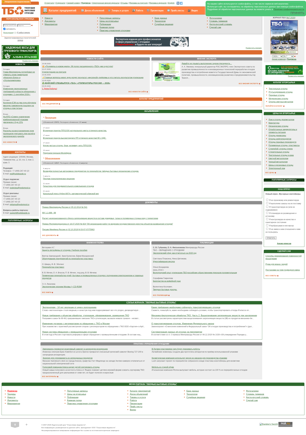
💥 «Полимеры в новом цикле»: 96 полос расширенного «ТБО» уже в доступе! (77, 66)
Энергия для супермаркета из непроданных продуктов (67, 358)
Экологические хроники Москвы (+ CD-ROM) (62, 287)
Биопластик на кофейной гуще (167, 281)
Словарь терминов (218, 21)
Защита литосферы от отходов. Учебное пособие (64, 250)
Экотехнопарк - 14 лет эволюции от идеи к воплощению (69, 307)
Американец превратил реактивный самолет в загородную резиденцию (75, 349)
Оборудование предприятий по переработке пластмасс (67, 259)
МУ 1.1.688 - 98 (49, 213)
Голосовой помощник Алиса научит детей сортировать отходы (71, 367)
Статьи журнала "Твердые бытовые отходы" (151, 302)
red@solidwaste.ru (18, 174)
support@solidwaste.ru (20, 213)
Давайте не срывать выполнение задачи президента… (207, 63)
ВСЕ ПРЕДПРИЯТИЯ (50, 104)
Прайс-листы (177, 10)
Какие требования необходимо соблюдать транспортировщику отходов (185, 307)
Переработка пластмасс (53, 267)
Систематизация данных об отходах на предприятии (176, 332)
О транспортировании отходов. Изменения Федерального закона (182, 323)
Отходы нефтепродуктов (280, 139)
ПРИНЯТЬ (297, 12)
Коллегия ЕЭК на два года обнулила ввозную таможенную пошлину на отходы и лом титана (19, 105)
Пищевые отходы (277, 95)
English (171, 3)
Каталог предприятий (62, 10)
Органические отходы (278, 126)
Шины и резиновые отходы (281, 165)
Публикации (105, 24)
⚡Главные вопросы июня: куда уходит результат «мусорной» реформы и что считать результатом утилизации (92, 77)
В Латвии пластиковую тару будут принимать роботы (176, 349)
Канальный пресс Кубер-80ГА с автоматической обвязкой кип (71, 194)
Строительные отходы (279, 152)
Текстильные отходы (278, 89)
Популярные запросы (110, 18)
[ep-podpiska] (151, 41)
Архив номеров (279, 59)
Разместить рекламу (30, 61)
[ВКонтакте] (177, 3)
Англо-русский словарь (220, 24)
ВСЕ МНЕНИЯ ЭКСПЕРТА (249, 83)
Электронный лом (277, 168)
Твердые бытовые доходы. (165, 289)
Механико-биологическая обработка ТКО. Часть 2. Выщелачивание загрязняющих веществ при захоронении (204, 315)
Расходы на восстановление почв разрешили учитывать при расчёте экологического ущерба (19, 133)
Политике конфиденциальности (289, 9)
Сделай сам (215, 27)
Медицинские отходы (278, 98)
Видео (194, 10)
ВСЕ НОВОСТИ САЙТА (137, 92)
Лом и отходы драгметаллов (281, 120)
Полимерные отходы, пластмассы (284, 145)
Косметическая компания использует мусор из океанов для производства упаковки (189, 358)
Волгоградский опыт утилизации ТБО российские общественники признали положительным (195, 273)
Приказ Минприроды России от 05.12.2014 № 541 (64, 207)
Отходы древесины (277, 135)
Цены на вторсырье (109, 21)
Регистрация (8, 32)
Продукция (50, 117)
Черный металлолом (278, 162)
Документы (50, 21)
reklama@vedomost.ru (19, 204)
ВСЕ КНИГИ (47, 292)
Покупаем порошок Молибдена (57, 153)
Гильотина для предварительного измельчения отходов (68, 186)
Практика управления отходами (115, 30)
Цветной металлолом (278, 158)
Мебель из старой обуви (163, 367)
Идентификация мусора (164, 261)
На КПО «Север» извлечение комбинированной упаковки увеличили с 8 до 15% (16, 119)
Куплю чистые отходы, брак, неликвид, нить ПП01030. (67, 145)
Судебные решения (164, 24)
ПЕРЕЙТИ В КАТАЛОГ (274, 106)
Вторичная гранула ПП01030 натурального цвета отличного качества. (75, 130)
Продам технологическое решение (59, 179)
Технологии (160, 21)
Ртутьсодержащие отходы (281, 92)
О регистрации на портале (54, 72)
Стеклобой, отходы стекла (281, 149)
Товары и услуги (120, 10)
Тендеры (11, 394)
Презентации (157, 10)
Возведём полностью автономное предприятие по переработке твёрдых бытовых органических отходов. (91, 171)
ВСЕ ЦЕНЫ (270, 172)
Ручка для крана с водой (277, 264)
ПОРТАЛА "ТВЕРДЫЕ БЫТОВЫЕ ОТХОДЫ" (156, 384)
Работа (139, 10)
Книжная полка (107, 27)
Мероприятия (51, 24)
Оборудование (52, 158)
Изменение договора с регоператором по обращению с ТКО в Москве (76, 323)
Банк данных (161, 18)
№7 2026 (291, 18)
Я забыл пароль (23, 32)
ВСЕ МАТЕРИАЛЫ (49, 376)
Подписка (12, 391)
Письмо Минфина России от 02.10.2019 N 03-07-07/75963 (68, 229)
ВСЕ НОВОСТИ (9, 142)
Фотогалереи (215, 18)
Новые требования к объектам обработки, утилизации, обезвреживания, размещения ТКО (85, 315)
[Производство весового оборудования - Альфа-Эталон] (20, 52)
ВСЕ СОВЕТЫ (271, 276)
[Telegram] (181, 3)
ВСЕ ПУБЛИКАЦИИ (160, 295)
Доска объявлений (94, 10)
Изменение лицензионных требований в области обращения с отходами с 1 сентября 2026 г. (19, 91)
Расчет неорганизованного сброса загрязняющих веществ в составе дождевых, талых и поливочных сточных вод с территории (100, 218)
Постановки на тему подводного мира (283, 270)
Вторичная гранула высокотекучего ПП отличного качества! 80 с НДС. (74, 138)
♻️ (76, 83)
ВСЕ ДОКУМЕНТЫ (49, 235)
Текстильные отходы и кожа (281, 155)
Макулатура (274, 123)
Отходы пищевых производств (282, 142)
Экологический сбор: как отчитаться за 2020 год (174, 253)
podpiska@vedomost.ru (20, 188)
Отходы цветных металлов (281, 102)
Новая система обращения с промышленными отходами (69, 332)
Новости (49, 18)
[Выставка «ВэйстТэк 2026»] (284, 70)
